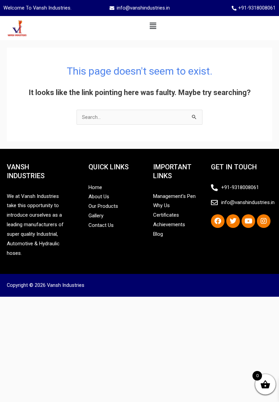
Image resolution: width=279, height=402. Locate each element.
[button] (153, 25)
